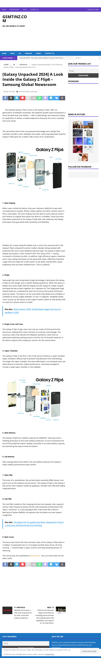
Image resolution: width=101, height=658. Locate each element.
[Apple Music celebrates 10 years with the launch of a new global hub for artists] (88, 124)
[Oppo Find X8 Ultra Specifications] (83, 157)
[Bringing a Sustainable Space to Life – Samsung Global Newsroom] (78, 124)
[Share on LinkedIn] (17, 98)
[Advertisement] (68, 31)
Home (4, 9)
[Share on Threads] (62, 98)
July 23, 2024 (10, 91)
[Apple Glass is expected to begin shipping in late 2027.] (78, 133)
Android (28, 53)
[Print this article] (34, 98)
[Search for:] (86, 58)
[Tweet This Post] (11, 98)
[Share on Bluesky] (56, 98)
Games (38, 53)
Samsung (33, 91)
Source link (35, 555)
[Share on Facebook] (5, 98)
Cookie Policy (49, 654)
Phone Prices (14, 9)
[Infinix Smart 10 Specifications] (88, 141)
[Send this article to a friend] (28, 98)
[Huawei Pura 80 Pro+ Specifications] (78, 149)
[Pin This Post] (22, 98)
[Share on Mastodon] (45, 98)
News (12, 53)
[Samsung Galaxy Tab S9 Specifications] (78, 141)
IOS (19, 53)
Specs (25, 9)
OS (14, 64)
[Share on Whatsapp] (39, 98)
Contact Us (34, 9)
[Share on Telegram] (51, 98)
